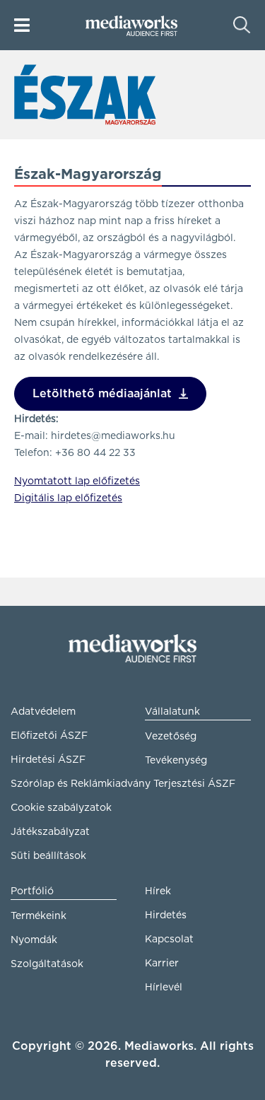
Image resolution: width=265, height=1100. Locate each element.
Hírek (158, 891)
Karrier (162, 964)
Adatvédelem (43, 712)
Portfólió (32, 891)
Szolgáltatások (47, 964)
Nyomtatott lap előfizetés (77, 481)
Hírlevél (163, 988)
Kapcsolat (169, 939)
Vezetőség (170, 737)
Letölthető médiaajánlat (102, 393)
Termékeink (38, 916)
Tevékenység (176, 761)
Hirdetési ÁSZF (48, 760)
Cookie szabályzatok (61, 808)
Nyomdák (34, 940)
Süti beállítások (48, 856)
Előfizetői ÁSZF (49, 736)
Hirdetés (166, 915)
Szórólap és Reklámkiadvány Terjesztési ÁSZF (64, 784)
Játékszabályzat (50, 832)
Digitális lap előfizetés (68, 498)
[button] (22, 25)
